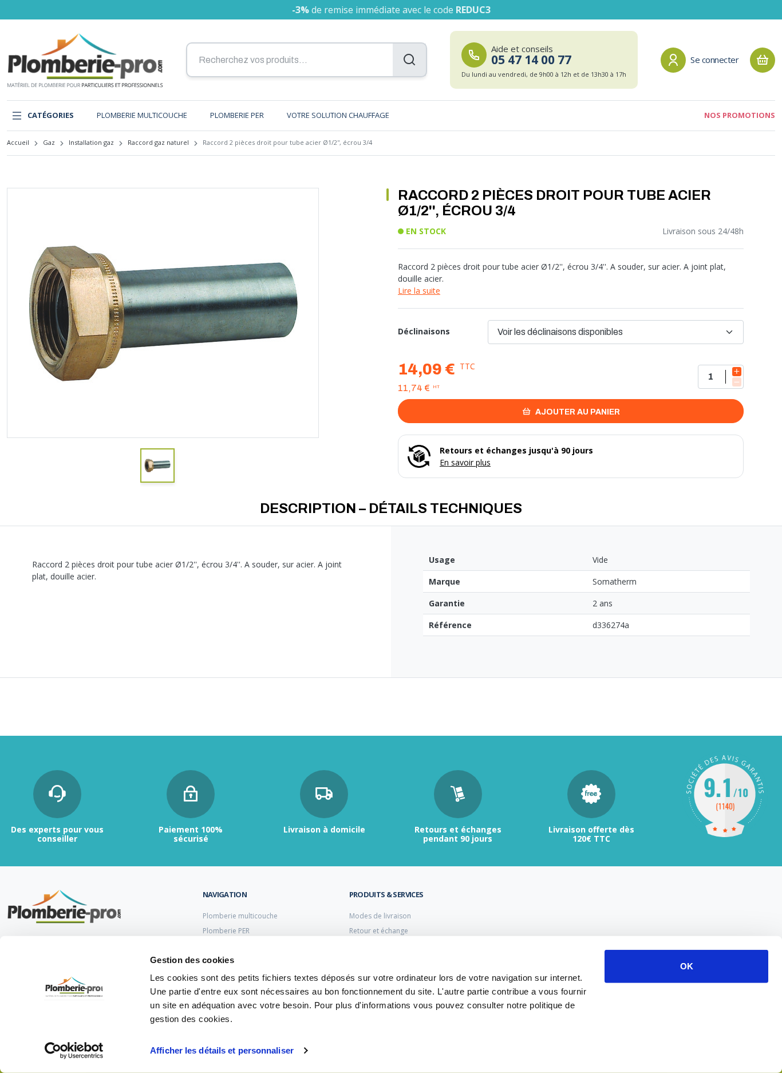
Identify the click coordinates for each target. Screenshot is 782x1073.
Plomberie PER (237, 115)
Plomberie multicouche (142, 115)
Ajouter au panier (577, 412)
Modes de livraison (380, 916)
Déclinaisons (424, 331)
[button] (157, 465)
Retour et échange (378, 931)
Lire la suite (419, 290)
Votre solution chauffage (338, 115)
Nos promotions (739, 115)
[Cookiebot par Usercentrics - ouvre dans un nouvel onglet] (74, 1050)
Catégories (50, 115)
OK (686, 966)
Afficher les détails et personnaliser (222, 1050)
